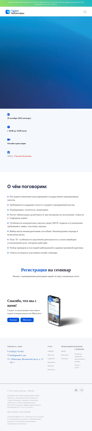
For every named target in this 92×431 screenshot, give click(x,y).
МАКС (63, 351)
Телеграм (13, 320)
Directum (51, 355)
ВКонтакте (27, 320)
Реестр (68, 2)
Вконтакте (65, 355)
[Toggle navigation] (85, 12)
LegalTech (51, 358)
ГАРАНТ (51, 351)
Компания (51, 362)
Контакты (51, 369)
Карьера (51, 366)
